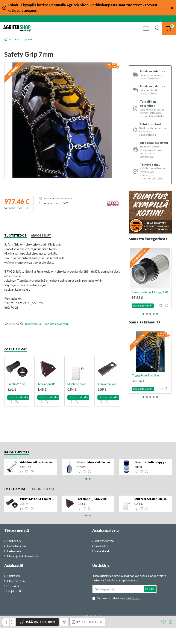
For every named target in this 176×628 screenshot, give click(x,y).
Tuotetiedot (15, 235)
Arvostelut (41, 235)
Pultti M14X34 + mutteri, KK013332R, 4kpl (18, 384)
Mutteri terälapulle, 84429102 (78, 384)
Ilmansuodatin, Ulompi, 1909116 (151, 292)
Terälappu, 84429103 (48, 384)
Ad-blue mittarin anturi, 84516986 (38, 462)
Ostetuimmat (15, 349)
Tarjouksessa (43, 489)
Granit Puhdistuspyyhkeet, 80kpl (152, 462)
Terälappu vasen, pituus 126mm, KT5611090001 (108, 384)
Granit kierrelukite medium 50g (95, 462)
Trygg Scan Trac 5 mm (146, 375)
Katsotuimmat (16, 452)
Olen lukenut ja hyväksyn (118, 598)
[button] (143, 314)
